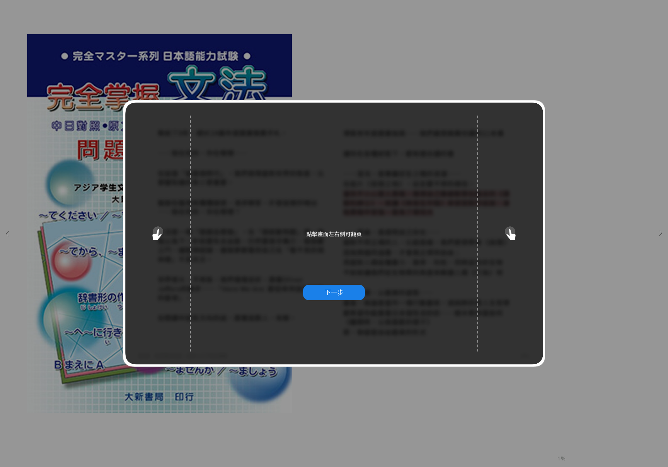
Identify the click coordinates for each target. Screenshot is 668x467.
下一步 (334, 292)
